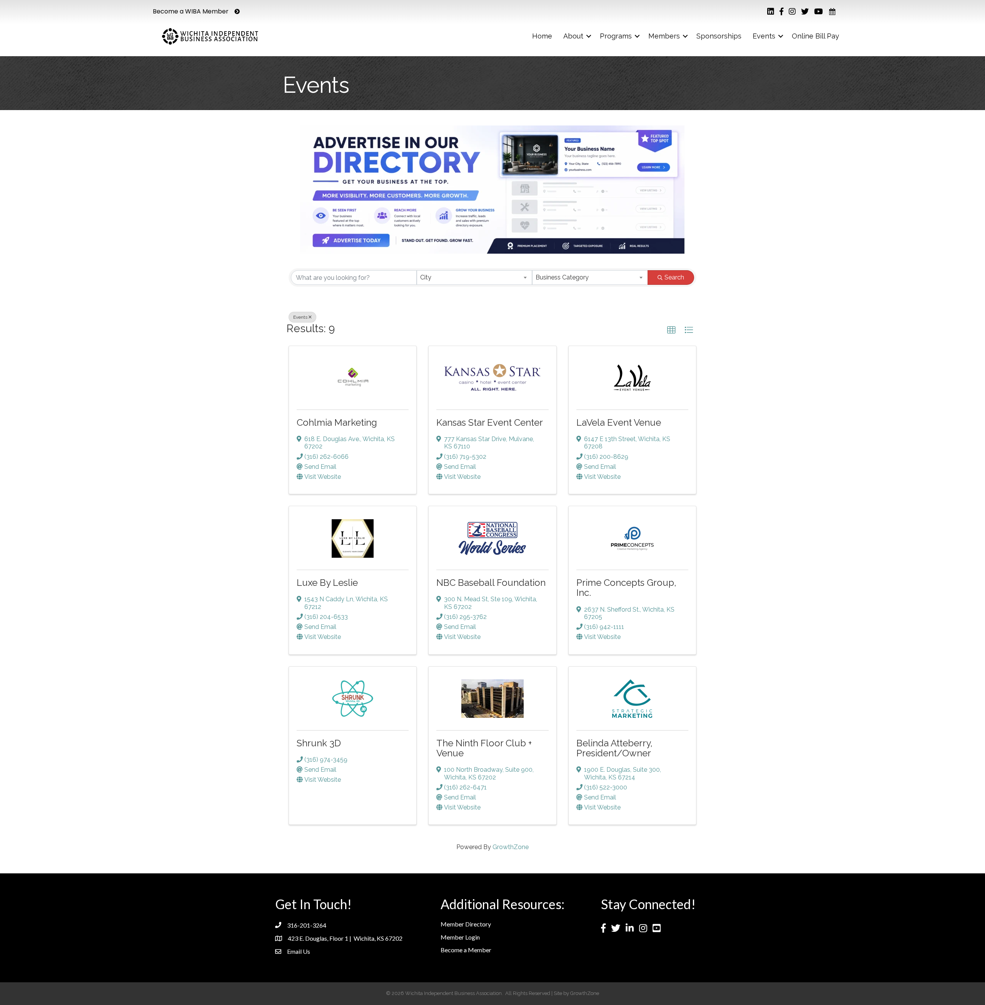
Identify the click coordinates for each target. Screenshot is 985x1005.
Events (764, 36)
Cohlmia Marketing (337, 422)
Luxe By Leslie (327, 582)
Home (542, 36)
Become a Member (466, 949)
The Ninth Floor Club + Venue (484, 748)
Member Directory (466, 924)
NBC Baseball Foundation (491, 582)
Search (674, 277)
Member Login (460, 937)
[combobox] (475, 277)
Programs (616, 36)
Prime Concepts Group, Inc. (626, 587)
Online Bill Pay (815, 36)
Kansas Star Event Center (489, 422)
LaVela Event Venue (618, 422)
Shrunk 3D (319, 743)
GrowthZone (510, 847)
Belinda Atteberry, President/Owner (614, 748)
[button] (671, 330)
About (573, 36)
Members (664, 36)
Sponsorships (718, 36)
